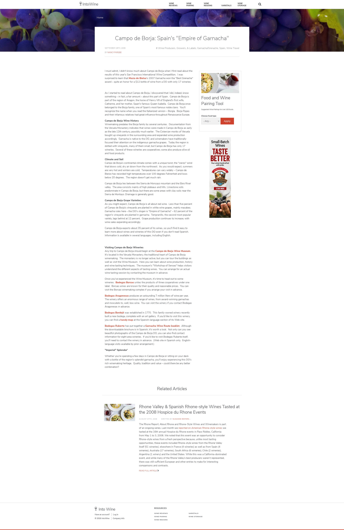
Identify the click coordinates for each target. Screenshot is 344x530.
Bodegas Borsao (125, 282)
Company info (118, 518)
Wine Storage (242, 4)
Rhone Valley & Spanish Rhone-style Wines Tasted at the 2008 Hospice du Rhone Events (189, 409)
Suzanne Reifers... (182, 419)
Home (100, 17)
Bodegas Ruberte (115, 325)
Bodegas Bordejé (114, 312)
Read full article (148, 470)
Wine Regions (208, 4)
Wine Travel (232, 48)
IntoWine (90, 4)
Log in (115, 514)
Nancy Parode (115, 52)
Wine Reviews (173, 4)
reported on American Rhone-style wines (200, 428)
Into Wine (107, 509)
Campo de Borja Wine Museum (172, 251)
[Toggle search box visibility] (259, 4)
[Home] (81, 3)
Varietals (226, 5)
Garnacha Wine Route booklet (162, 325)
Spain (222, 48)
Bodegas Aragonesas (117, 295)
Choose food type (208, 116)
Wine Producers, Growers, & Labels (177, 48)
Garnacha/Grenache (207, 48)
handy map (126, 319)
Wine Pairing (190, 4)
